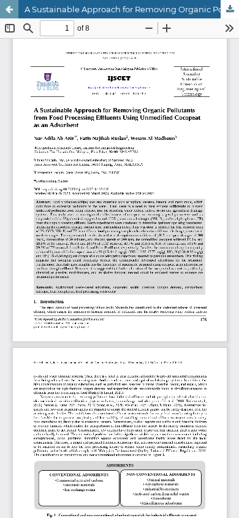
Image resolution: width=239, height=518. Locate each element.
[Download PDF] (230, 9)
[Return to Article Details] (9, 9)
